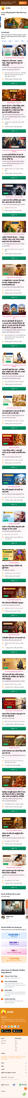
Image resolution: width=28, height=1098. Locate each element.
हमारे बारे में (3, 1041)
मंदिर (16, 1050)
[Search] (18, 8)
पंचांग (16, 1048)
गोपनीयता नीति (4, 1077)
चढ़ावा (16, 1043)
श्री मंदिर (3, 1091)
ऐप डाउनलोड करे (23, 3)
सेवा (16, 1045)
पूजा (16, 1041)
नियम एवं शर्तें (10, 1077)
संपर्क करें (3, 1043)
